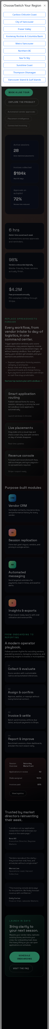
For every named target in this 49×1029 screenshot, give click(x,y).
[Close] (45, 6)
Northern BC (24, 50)
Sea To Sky (24, 58)
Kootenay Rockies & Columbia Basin (24, 36)
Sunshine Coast (25, 65)
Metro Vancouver (24, 43)
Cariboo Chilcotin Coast (25, 14)
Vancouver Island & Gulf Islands (24, 79)
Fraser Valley (24, 29)
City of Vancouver (25, 21)
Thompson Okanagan (24, 72)
